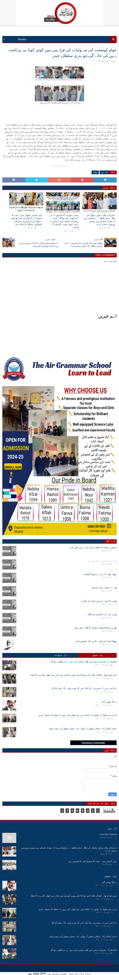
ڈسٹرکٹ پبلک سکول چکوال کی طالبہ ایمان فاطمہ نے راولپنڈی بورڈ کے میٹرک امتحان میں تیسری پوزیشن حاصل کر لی (99, 220)
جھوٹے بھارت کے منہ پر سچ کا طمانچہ (100, 574)
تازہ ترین (104, 172)
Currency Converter (93, 743)
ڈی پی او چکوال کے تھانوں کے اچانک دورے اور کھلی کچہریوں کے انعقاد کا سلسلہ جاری (77, 715)
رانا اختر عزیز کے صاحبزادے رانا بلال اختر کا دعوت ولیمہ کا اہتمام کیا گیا (84, 688)
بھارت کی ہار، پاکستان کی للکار (102, 614)
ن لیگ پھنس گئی (109, 702)
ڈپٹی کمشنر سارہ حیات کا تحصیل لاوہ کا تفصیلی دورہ (92, 861)
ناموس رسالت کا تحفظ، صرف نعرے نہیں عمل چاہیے (92, 547)
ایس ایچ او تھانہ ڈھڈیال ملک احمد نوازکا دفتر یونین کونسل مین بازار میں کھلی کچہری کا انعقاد (73, 675)
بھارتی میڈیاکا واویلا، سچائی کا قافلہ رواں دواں (95, 628)
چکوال (95, 172)
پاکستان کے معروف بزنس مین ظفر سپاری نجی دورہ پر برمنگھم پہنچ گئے (83, 661)
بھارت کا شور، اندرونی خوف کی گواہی (99, 601)
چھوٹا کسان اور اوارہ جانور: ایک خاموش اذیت (96, 641)
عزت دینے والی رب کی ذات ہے (102, 561)
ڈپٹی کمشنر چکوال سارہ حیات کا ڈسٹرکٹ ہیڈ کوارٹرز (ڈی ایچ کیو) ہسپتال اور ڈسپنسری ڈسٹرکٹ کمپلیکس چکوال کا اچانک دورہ (27, 220)
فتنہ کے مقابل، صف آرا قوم (104, 587)
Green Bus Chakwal (108, 834)
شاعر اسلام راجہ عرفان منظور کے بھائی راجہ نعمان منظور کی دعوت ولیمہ (82, 728)
